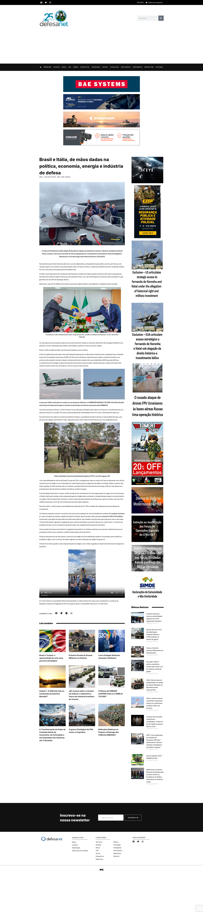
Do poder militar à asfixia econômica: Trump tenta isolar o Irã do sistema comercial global (154, 666)
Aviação (56, 67)
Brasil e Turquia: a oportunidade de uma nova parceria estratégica (51, 658)
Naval (64, 67)
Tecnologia (114, 67)
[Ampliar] (114, 291)
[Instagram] (50, 2)
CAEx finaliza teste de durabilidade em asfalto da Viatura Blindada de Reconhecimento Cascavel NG (154, 685)
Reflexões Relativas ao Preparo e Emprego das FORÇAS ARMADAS (108, 732)
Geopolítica (85, 67)
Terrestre (47, 67)
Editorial (159, 67)
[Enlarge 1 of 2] (74, 372)
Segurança (96, 67)
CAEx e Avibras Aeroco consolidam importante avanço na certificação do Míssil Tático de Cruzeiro (154, 703)
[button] (56, 613)
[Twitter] (46, 2)
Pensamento (137, 67)
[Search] (161, 18)
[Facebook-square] (41, 2)
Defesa (105, 67)
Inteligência (126, 67)
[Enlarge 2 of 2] (118, 372)
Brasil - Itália (60, 177)
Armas (75, 67)
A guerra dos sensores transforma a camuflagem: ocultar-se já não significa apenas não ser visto (154, 721)
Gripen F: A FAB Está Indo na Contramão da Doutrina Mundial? (51, 694)
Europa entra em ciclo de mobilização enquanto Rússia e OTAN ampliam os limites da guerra (154, 634)
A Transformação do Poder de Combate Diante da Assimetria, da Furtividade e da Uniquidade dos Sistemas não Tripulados (52, 734)
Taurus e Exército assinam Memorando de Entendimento (154, 650)
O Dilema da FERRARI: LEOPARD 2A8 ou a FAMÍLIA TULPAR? (110, 694)
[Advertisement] (101, 43)
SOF (70, 67)
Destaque (67, 177)
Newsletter (149, 67)
